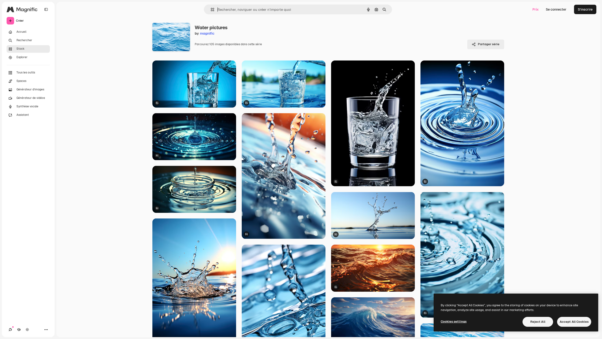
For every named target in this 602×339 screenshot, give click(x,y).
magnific (207, 33)
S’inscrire (585, 9)
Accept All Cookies (574, 322)
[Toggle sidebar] (46, 9)
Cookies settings (454, 321)
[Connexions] (10, 329)
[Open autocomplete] (210, 9)
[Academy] (19, 329)
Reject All (537, 322)
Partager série (488, 44)
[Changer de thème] (27, 329)
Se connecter (556, 9)
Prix (535, 9)
